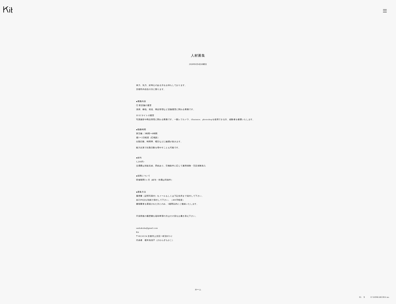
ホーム (198, 289)
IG (360, 297)
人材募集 (198, 55)
